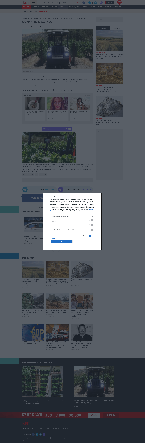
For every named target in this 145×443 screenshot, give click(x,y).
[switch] (91, 220)
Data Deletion (64, 247)
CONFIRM (61, 241)
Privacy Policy (81, 247)
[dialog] (72, 221)
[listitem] (72, 216)
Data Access (72, 247)
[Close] (98, 196)
